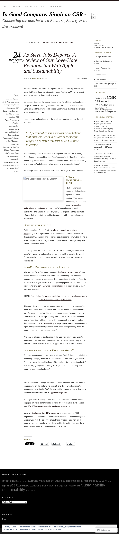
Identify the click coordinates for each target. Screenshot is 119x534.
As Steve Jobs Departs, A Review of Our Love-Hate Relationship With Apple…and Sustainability (51, 63)
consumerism (14, 126)
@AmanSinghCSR (59, 393)
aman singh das (24, 481)
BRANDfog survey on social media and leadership (49, 406)
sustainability (14, 159)
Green (16, 138)
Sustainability (30, 6)
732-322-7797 (99, 45)
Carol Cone (10, 114)
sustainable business (11, 162)
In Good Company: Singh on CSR (42, 14)
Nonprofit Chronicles (103, 57)
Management (7, 147)
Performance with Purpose (69, 272)
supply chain (74, 486)
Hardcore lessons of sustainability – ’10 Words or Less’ (103, 147)
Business (15, 111)
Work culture (30, 490)
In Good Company (12, 141)
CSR (43, 6)
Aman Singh (36, 78)
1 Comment (82, 78)
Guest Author (99, 108)
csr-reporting (101, 75)
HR (106, 108)
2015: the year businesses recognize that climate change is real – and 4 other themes (104, 137)
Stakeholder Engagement (103, 110)
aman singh (10, 99)
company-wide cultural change (50, 286)
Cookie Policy (57, 529)
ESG (112, 105)
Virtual (96, 44)
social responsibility (46, 323)
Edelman (11, 135)
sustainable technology (11, 165)
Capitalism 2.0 (100, 98)
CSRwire (101, 105)
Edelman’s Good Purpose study (46, 413)
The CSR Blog (101, 79)
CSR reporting (55, 6)
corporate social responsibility (82, 480)
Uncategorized (110, 112)
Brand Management (42, 480)
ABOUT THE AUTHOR (12, 6)
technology (10, 168)
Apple (12, 102)
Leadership (15, 144)
